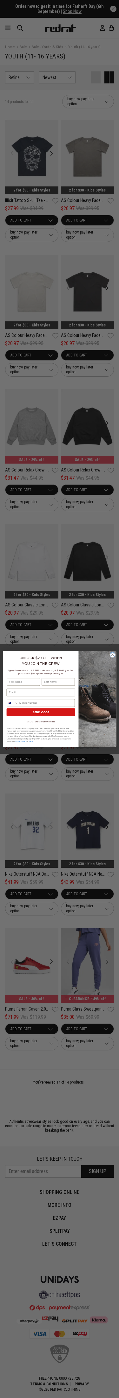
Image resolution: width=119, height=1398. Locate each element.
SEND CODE (40, 712)
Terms (31, 741)
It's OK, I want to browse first (40, 721)
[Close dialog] (112, 654)
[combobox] (12, 703)
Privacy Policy (20, 741)
